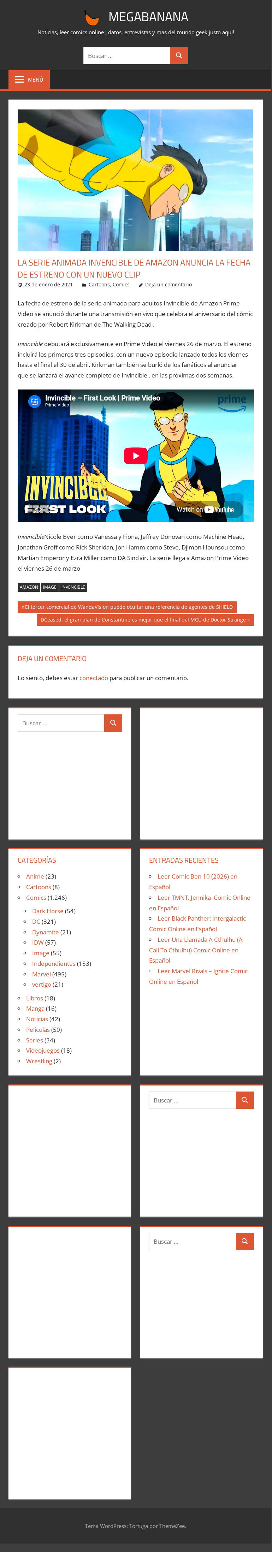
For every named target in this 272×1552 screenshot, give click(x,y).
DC (36, 921)
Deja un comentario (168, 284)
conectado (93, 678)
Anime (35, 876)
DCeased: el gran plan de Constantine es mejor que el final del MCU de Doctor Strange (143, 621)
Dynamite (45, 932)
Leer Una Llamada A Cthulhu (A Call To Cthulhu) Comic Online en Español (196, 950)
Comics (121, 284)
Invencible (73, 587)
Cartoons (99, 284)
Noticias (37, 1019)
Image (50, 587)
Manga (35, 1008)
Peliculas (38, 1029)
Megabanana (148, 16)
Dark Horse (48, 911)
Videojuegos (43, 1050)
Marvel (41, 974)
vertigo (41, 984)
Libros (34, 998)
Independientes (54, 963)
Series (34, 1040)
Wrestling (39, 1061)
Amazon (29, 587)
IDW (38, 942)
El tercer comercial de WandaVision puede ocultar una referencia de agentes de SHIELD (129, 608)
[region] (201, 770)
